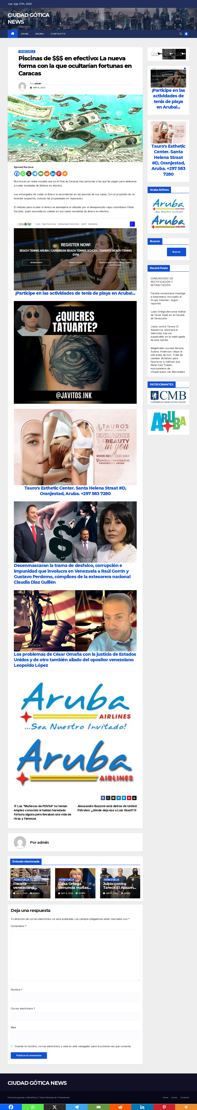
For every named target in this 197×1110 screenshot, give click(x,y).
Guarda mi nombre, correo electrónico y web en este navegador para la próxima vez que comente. (73, 1046)
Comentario (18, 926)
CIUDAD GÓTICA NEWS (37, 1083)
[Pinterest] (59, 173)
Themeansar (63, 1097)
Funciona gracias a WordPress (23, 1097)
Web (13, 1027)
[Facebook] (17, 173)
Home (24, 33)
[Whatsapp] (23, 173)
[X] (29, 173)
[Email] (41, 173)
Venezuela (26, 51)
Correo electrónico (23, 1008)
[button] (180, 33)
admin (37, 83)
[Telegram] (35, 173)
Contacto (58, 33)
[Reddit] (47, 173)
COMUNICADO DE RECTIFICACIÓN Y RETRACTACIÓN (162, 282)
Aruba (39, 33)
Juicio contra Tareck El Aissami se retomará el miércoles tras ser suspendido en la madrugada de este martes (168, 333)
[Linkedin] (53, 173)
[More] (65, 173)
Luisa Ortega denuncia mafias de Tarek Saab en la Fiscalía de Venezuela (168, 315)
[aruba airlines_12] (75, 734)
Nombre (17, 989)
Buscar (155, 241)
